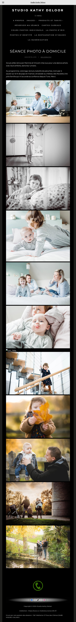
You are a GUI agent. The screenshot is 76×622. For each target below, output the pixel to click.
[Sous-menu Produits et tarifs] (62, 20)
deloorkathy (46, 57)
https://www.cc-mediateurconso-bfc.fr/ (42, 611)
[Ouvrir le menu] (38, 15)
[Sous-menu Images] (35, 20)
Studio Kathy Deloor (38, 10)
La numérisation (38, 40)
